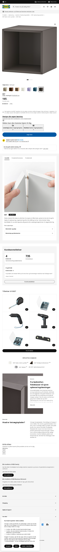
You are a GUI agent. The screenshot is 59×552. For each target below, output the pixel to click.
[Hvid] (23, 89)
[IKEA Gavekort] (47, 524)
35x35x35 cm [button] (15, 95)
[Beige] (5, 89)
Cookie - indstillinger (27, 546)
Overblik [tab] (7, 158)
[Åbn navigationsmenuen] (55, 6)
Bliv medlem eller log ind (12, 141)
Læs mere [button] (45, 148)
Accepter (8, 546)
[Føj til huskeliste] (55, 24)
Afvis (16, 546)
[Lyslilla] (29, 89)
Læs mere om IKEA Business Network (12, 484)
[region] (29, 49)
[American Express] (43, 524)
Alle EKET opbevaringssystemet (36, 367)
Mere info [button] (32, 405)
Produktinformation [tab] (17, 158)
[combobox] (26, 7)
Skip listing (5, 448)
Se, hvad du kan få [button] (24, 141)
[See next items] (4, 453)
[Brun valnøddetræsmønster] (11, 89)
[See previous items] (4, 450)
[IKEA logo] (6, 6)
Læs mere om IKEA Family (9, 471)
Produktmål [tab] (28, 158)
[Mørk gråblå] (35, 89)
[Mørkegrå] (41, 89)
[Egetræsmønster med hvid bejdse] (17, 89)
